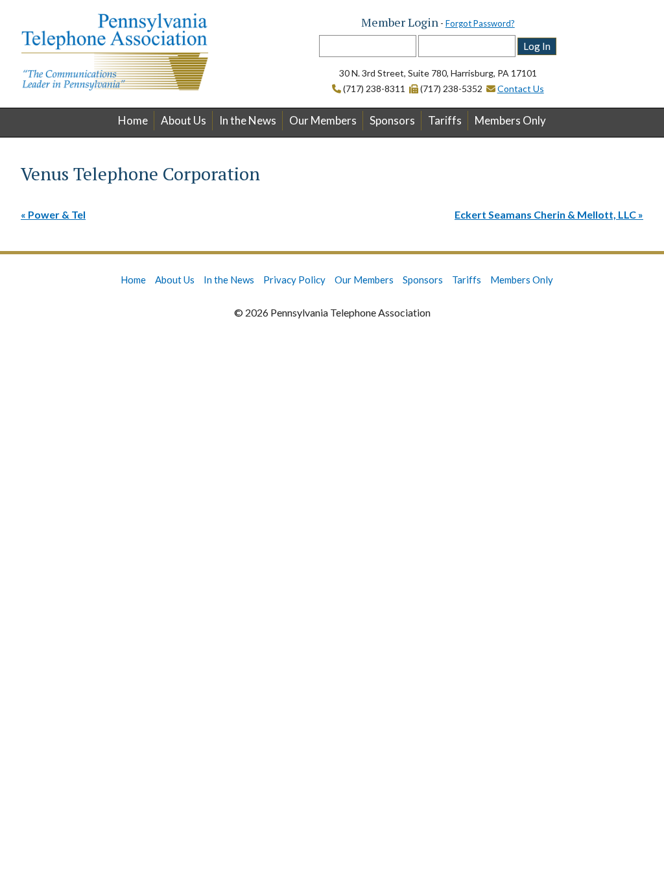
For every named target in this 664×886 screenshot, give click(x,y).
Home (133, 120)
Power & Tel (57, 214)
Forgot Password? (480, 23)
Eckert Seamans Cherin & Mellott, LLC (545, 214)
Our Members (323, 120)
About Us (183, 120)
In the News (247, 120)
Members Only (510, 120)
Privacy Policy (294, 279)
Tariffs (445, 120)
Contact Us (520, 88)
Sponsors (392, 120)
